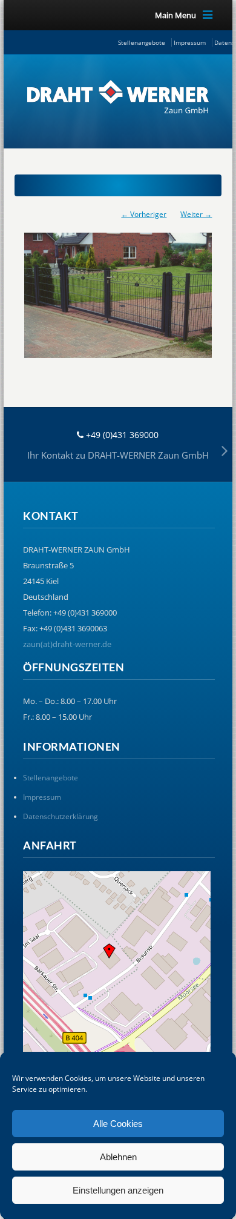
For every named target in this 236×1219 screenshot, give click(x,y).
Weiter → (196, 214)
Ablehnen (118, 1157)
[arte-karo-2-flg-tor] (118, 289)
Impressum (190, 42)
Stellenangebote (141, 42)
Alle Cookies (118, 1123)
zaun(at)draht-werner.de (67, 644)
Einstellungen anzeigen (118, 1190)
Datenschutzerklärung (60, 816)
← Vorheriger (143, 214)
